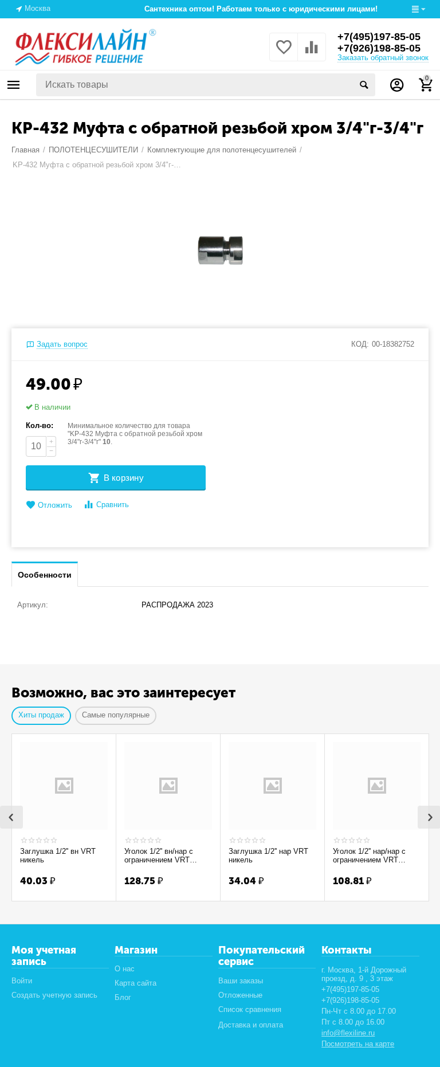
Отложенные (240, 995)
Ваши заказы (240, 980)
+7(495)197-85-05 (379, 36)
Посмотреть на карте (357, 1043)
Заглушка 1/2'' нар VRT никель (268, 856)
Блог (123, 997)
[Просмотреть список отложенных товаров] (283, 53)
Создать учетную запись (54, 995)
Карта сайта (135, 983)
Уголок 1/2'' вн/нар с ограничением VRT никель (158, 856)
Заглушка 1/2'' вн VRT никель (58, 856)
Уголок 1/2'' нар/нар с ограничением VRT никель (369, 856)
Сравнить (112, 504)
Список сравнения (249, 1009)
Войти (21, 980)
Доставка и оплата (250, 1025)
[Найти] (363, 84)
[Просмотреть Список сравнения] (311, 53)
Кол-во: (39, 425)
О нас (125, 968)
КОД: (360, 344)
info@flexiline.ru (348, 1033)
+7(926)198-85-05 (379, 48)
